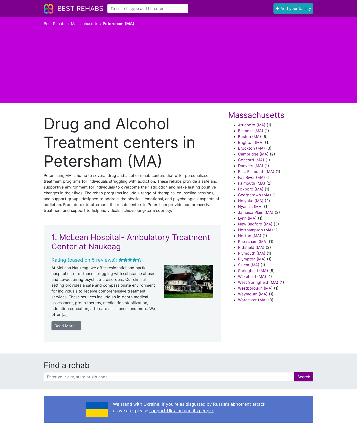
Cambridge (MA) (253, 154)
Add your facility (293, 8)
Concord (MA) (251, 159)
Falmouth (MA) (251, 183)
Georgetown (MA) (254, 194)
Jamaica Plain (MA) (255, 212)
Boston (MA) (249, 136)
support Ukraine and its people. (181, 410)
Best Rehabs (80, 8)
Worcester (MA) (252, 299)
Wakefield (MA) (252, 276)
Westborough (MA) (255, 288)
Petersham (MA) (253, 241)
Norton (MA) (249, 235)
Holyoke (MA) (251, 200)
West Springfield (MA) (258, 282)
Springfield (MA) (253, 270)
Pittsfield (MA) (251, 247)
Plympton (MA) (252, 259)
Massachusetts (84, 23)
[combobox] (147, 8)
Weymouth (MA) (253, 294)
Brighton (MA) (251, 142)
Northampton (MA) (255, 229)
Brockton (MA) (251, 148)
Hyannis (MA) (250, 206)
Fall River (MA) (251, 177)
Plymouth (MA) (251, 253)
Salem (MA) (248, 264)
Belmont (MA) (250, 130)
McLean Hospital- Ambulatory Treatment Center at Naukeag (130, 241)
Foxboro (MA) (251, 189)
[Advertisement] (178, 67)
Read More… (66, 325)
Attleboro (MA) (251, 124)
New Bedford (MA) (255, 224)
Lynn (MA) (247, 218)
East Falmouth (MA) (256, 171)
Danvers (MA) (250, 165)
